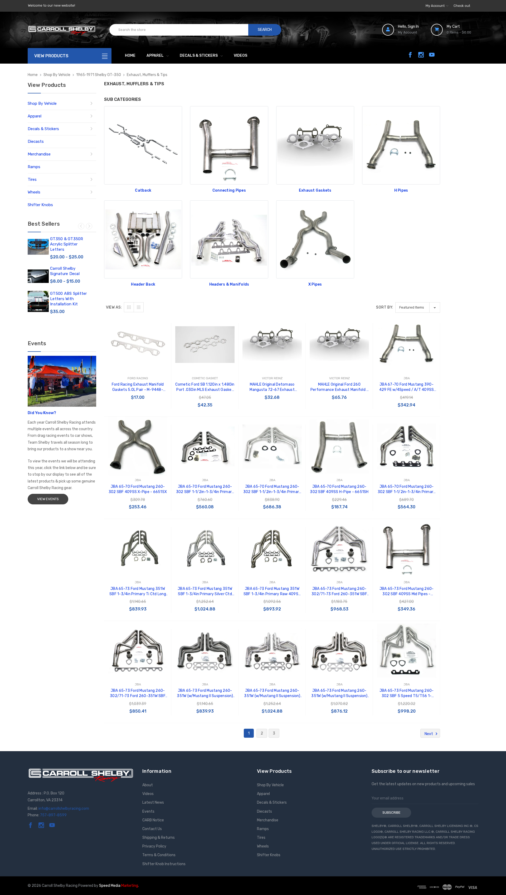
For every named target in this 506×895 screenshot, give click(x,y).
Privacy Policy (154, 846)
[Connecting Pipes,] (229, 145)
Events (148, 811)
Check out (462, 6)
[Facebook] (410, 55)
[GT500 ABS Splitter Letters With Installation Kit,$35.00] (38, 301)
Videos (240, 55)
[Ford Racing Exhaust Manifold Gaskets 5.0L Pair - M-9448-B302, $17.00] (137, 344)
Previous (81, 226)
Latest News (153, 802)
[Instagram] (421, 55)
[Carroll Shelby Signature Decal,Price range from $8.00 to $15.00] (38, 276)
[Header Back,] (143, 239)
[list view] (139, 307)
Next (89, 226)
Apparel (155, 55)
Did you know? (42, 412)
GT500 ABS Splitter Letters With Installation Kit (68, 298)
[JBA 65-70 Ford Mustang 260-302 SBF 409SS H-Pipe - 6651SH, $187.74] (339, 446)
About (147, 785)
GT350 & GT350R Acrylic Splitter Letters (66, 244)
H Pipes (401, 190)
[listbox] (417, 307)
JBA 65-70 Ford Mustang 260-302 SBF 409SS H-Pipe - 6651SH (339, 489)
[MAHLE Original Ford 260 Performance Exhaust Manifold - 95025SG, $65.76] (339, 344)
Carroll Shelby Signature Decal (65, 271)
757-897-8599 (53, 815)
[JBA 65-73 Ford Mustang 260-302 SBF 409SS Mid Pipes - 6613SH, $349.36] (406, 548)
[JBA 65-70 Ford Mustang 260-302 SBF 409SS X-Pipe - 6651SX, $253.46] (137, 446)
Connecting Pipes (229, 190)
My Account (435, 6)
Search (265, 29)
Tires (32, 179)
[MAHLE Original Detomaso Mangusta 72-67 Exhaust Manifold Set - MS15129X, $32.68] (272, 344)
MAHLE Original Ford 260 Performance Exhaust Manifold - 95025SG (339, 387)
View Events (48, 499)
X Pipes (315, 284)
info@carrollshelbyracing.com (63, 808)
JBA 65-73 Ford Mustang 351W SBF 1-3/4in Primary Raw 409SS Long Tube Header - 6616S (272, 591)
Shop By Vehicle (42, 103)
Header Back (143, 284)
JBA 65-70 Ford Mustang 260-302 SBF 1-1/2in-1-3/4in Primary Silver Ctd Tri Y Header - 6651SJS (271, 489)
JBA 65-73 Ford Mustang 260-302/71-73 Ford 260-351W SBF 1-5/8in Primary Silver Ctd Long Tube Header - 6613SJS (339, 591)
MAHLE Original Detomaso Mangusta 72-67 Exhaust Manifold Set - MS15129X (272, 387)
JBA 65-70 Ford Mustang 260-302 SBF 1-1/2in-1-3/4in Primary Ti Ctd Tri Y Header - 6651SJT (205, 489)
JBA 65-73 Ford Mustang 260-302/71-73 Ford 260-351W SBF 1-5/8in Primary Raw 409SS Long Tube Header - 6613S (137, 693)
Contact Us (152, 829)
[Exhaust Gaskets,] (315, 145)
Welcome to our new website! (51, 5)
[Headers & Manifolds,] (229, 239)
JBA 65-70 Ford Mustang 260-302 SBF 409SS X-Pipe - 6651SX (138, 489)
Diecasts (36, 141)
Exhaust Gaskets (315, 190)
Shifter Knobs (40, 204)
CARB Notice (153, 820)
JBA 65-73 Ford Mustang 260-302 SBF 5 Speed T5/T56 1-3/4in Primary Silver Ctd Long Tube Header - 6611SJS (407, 693)
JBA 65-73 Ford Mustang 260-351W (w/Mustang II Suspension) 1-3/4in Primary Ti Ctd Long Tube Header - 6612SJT (205, 693)
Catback (143, 190)
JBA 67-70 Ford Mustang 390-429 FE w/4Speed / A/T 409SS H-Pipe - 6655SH (406, 387)
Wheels (34, 192)
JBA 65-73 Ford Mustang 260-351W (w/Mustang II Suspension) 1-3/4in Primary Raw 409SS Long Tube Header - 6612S (339, 693)
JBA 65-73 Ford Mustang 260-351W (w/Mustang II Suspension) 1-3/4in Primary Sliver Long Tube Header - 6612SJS (272, 693)
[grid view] (129, 307)
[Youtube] (432, 55)
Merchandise (39, 154)
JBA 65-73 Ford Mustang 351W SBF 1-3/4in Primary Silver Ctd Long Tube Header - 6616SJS (205, 591)
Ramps (34, 166)
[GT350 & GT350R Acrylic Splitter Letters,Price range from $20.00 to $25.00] (38, 246)
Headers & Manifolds (229, 284)
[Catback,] (143, 145)
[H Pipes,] (401, 145)
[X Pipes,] (315, 239)
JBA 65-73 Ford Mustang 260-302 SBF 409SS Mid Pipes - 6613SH (407, 591)
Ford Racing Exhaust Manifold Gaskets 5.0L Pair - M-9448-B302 (138, 387)
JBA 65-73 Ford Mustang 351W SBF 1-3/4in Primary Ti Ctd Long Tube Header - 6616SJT (137, 591)
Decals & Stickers (199, 55)
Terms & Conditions (159, 855)
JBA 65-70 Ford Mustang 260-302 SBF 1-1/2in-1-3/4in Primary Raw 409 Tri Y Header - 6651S (407, 489)
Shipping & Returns (158, 837)
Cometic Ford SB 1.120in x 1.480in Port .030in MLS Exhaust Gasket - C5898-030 (204, 387)
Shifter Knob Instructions (164, 864)
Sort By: (384, 307)
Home (130, 55)
